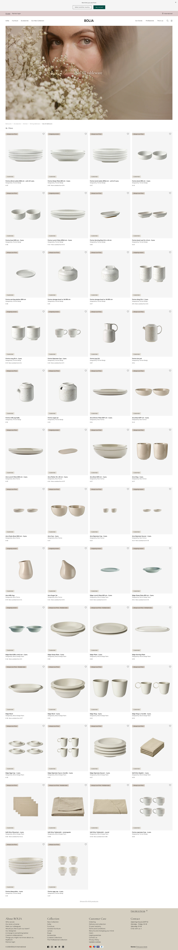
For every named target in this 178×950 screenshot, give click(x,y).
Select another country (82, 7)
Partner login (16, 13)
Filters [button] (10, 128)
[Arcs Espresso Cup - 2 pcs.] (110, 514)
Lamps (49, 931)
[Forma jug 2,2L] (110, 336)
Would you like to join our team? (18, 928)
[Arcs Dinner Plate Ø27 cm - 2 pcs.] (110, 395)
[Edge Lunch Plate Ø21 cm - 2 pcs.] (110, 573)
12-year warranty (95, 926)
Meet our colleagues (13, 926)
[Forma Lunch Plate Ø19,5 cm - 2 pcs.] (68, 218)
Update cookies (95, 942)
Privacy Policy (94, 940)
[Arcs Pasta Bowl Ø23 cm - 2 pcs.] (26, 514)
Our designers (11, 931)
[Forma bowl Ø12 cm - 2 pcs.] (26, 218)
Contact (135, 918)
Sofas (49, 924)
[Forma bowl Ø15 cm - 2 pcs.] (152, 159)
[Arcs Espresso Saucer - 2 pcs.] (152, 514)
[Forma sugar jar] (68, 395)
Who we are (10, 922)
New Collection (53, 922)
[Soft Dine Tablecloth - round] (110, 810)
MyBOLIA (9, 940)
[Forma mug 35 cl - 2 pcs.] (26, 336)
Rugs (49, 933)
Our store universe (12, 924)
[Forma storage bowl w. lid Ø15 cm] (68, 277)
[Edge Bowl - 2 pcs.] (68, 692)
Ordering (92, 922)
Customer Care (97, 918)
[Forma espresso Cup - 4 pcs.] (152, 810)
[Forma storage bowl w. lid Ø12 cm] (110, 277)
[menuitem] (8, 21)
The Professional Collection (57, 940)
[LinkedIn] (63, 947)
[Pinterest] (59, 947)
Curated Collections (54, 937)
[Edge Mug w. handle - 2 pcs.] (152, 692)
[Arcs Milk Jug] (26, 573)
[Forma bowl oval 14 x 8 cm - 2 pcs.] (152, 218)
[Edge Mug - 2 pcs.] (110, 692)
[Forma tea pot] (152, 336)
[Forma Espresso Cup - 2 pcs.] (68, 336)
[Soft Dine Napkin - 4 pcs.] (152, 751)
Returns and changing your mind (101, 931)
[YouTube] (56, 947)
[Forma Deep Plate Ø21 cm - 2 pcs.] (68, 159)
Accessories (51, 935)
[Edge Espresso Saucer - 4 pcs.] (110, 751)
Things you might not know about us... (20, 937)
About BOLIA (14, 918)
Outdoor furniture (54, 928)
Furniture (50, 926)
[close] (175, 2)
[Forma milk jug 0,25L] (26, 395)
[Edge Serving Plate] (152, 632)
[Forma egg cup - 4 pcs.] (68, 869)
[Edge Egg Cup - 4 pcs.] (26, 751)
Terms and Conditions (97, 928)
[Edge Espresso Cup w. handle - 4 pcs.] (68, 751)
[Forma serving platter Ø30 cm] (26, 277)
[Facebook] (48, 947)
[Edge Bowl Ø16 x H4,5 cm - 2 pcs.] (26, 632)
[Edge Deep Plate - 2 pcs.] (68, 632)
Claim (91, 933)
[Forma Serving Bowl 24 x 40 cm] (110, 218)
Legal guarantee (95, 935)
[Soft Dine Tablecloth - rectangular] (68, 810)
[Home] (89, 20)
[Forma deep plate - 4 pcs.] (26, 869)
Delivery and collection (97, 924)
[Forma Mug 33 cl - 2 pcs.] (152, 277)
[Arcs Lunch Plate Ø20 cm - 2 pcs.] (26, 455)
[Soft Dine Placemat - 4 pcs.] (26, 810)
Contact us (93, 937)
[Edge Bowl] (26, 692)
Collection (53, 918)
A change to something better (17, 933)
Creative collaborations (14, 935)
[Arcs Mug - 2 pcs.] (152, 455)
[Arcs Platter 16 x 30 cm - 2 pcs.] (68, 455)
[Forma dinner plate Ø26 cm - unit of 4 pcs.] (26, 159)
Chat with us (135, 928)
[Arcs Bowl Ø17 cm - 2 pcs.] (152, 395)
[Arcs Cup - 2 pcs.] (68, 514)
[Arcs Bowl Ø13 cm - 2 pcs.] (110, 455)
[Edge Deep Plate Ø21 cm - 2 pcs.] (152, 573)
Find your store (141, 947)
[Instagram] (52, 947)
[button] (7, 128)
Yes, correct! (99, 7)
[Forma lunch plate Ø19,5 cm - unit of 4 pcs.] (110, 159)
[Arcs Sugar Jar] (68, 573)
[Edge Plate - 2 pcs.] (110, 632)
